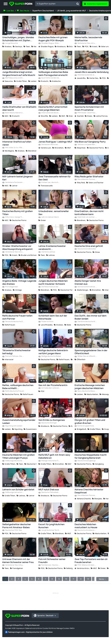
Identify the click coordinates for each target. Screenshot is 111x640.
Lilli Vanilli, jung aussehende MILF (71, 10)
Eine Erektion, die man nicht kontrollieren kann (89, 213)
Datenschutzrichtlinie (33, 628)
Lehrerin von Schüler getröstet (18, 489)
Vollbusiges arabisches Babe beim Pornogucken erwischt (53, 74)
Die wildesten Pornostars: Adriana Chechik (87, 495)
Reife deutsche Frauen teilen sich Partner (17, 317)
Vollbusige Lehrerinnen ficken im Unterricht (15, 492)
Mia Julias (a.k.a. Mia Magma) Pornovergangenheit (15, 148)
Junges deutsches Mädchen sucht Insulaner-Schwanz (53, 282)
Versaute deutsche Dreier (15, 322)
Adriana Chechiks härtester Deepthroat (89, 491)
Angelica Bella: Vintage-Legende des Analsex (19, 282)
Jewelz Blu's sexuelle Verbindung (92, 72)
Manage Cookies (63, 628)
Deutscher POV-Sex (13, 530)
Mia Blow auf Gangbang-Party (90, 141)
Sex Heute (24, 10)
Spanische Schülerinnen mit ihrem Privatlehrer (89, 108)
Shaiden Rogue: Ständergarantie (51, 43)
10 (66, 579)
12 (81, 579)
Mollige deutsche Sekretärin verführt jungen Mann (53, 352)
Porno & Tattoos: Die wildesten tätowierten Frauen (15, 356)
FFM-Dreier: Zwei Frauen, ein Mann (87, 113)
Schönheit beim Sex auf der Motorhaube (52, 317)
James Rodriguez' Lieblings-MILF (55, 141)
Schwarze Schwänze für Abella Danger (87, 287)
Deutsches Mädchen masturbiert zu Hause (86, 526)
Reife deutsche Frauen (14, 391)
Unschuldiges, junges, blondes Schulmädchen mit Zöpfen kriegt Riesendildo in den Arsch (18, 39)
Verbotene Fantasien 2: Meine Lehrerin (15, 182)
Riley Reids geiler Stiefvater (89, 176)
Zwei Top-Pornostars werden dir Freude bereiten (91, 561)
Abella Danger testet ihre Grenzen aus (88, 282)
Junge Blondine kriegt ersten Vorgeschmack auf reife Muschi (18, 74)
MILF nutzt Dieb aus (48, 489)
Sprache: (45, 615)
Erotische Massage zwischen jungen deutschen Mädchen (90, 387)
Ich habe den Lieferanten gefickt (51, 388)
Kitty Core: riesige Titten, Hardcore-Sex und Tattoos (15, 217)
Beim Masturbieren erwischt (15, 113)
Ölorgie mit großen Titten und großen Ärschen (90, 421)
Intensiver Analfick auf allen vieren (16, 143)
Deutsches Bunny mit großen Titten (17, 213)
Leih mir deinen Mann (50, 217)
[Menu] (5, 4)
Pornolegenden (11, 287)
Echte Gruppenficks (85, 426)
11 (73, 579)
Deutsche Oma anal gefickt (89, 246)
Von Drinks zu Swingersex (51, 420)
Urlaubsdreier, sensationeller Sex (53, 213)
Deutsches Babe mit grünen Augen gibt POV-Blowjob (52, 39)
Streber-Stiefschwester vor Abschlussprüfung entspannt (17, 247)
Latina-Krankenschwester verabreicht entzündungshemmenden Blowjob (52, 247)
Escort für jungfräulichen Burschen (51, 526)
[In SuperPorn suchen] (77, 3)
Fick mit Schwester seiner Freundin (51, 561)
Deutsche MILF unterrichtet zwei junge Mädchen (52, 108)
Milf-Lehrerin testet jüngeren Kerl (17, 178)
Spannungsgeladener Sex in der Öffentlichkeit (91, 352)
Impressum (20, 628)
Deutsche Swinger (49, 423)
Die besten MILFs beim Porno (51, 145)
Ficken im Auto (47, 322)
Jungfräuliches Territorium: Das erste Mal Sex (51, 530)
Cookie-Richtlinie (49, 628)
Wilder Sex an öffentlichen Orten (87, 356)
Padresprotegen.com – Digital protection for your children (30, 632)
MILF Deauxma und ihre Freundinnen (15, 78)
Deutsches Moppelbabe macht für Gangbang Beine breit (91, 456)
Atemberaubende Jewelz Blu (87, 75)
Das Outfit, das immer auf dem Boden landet (91, 317)
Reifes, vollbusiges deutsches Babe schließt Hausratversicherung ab (17, 387)
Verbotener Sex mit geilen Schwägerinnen (15, 565)
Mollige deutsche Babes (51, 356)
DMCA (72, 628)
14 (95, 579)
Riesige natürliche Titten (51, 461)
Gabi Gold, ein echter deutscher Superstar (87, 217)
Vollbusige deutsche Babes (15, 461)
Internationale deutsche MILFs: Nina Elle (51, 113)
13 (88, 579)
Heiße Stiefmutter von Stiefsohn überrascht (19, 108)
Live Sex (10, 10)
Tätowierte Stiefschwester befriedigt (16, 352)
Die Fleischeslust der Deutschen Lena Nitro (51, 287)
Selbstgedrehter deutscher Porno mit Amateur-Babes (16, 526)
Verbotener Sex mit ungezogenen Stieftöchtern (87, 43)
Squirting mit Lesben (13, 426)
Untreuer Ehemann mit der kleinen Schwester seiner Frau (18, 561)
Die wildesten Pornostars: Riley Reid (87, 179)
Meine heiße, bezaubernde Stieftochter (88, 39)
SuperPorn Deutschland (43, 10)
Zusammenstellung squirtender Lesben (18, 421)
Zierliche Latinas (48, 252)
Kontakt (8, 628)
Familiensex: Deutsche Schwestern (51, 565)
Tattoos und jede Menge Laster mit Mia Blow (87, 145)
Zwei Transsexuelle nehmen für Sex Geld (54, 178)
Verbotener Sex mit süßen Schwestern (15, 252)
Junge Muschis (11, 43)
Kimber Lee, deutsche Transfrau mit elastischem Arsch (51, 182)
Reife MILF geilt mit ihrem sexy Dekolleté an (54, 456)
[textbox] (55, 3)
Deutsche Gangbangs (86, 461)
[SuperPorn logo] (20, 4)
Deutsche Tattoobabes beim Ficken (51, 492)
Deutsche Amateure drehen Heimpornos (87, 530)
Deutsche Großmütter (86, 249)
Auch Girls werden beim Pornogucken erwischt (51, 78)
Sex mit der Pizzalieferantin (52, 385)
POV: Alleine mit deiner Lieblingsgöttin (87, 565)
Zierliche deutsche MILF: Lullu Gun (87, 322)
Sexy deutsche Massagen (87, 391)
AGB (13, 628)
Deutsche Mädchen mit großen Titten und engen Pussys (18, 456)
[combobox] (57, 3)
